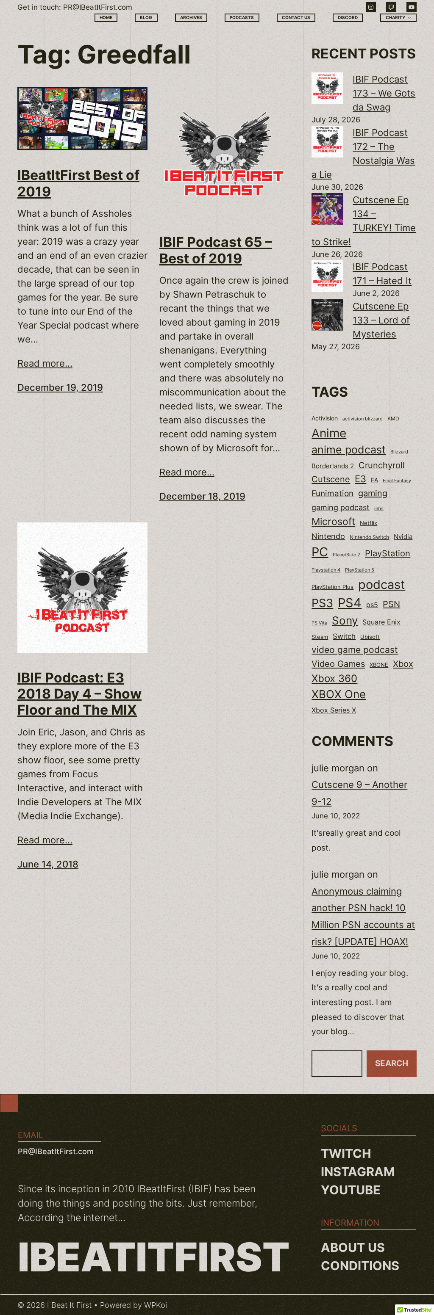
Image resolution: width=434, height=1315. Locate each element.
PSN (391, 604)
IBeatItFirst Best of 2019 (78, 183)
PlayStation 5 (359, 570)
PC (320, 551)
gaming (372, 493)
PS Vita (319, 623)
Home (106, 17)
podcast (381, 584)
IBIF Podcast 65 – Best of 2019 (215, 250)
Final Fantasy (397, 480)
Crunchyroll (382, 465)
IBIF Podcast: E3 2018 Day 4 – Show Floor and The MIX (79, 694)
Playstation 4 (326, 570)
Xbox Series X (334, 710)
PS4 (350, 602)
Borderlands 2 (333, 466)
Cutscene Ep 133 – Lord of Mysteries (381, 320)
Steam (320, 637)
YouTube (351, 1189)
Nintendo (328, 536)
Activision (325, 418)
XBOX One (339, 694)
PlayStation (387, 553)
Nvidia (403, 537)
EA (374, 479)
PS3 (322, 603)
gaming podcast (341, 507)
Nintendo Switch (369, 537)
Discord (348, 17)
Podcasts (242, 17)
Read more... (44, 363)
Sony (345, 620)
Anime (329, 433)
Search (391, 1063)
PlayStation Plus (332, 587)
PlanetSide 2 (346, 555)
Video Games (338, 663)
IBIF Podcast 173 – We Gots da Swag (384, 93)
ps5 (372, 604)
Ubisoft (370, 636)
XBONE (379, 665)
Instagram (358, 1171)
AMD (393, 419)
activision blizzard (362, 419)
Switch (344, 636)
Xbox (403, 663)
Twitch (346, 1153)
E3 (360, 478)
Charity (395, 17)
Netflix (368, 523)
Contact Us (296, 17)
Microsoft (333, 521)
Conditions (360, 1265)
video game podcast (355, 649)
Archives (191, 17)
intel (379, 508)
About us (353, 1247)
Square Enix (381, 622)
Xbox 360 (334, 678)
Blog (146, 17)
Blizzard (399, 452)
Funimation (332, 493)
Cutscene (331, 479)
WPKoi (155, 1305)
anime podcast (349, 449)
